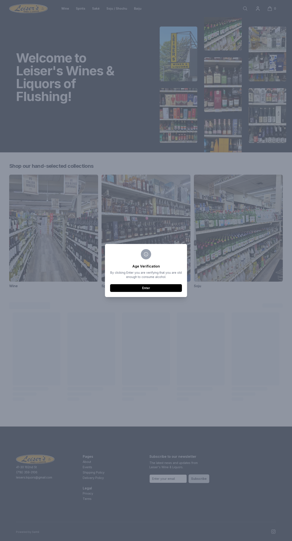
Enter (146, 288)
